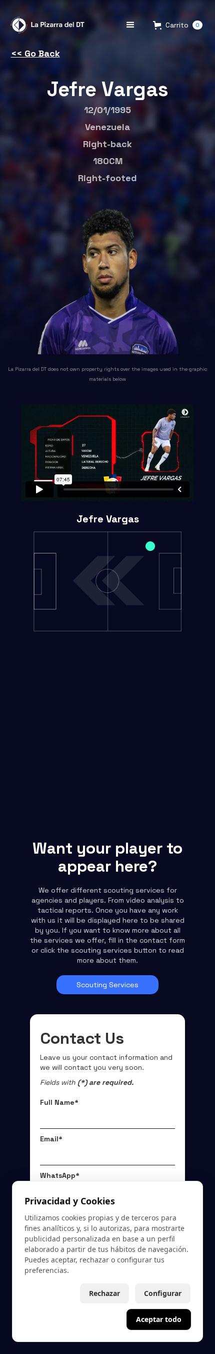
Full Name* (59, 1102)
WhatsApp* (60, 1175)
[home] (46, 25)
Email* (51, 1138)
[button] (131, 25)
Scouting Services (107, 984)
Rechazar (104, 1293)
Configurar (163, 1293)
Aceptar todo (159, 1319)
